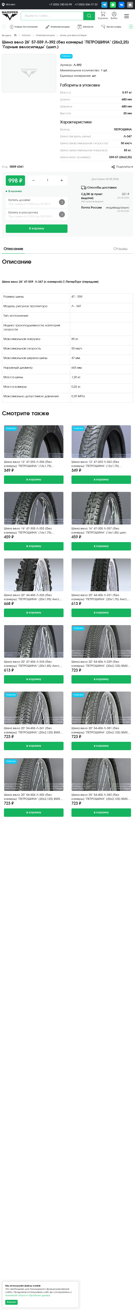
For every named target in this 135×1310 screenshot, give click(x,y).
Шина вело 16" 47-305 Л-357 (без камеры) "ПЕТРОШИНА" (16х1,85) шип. (99, 530)
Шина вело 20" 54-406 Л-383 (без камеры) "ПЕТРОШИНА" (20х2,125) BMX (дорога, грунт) (99, 797)
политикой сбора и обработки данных (27, 1295)
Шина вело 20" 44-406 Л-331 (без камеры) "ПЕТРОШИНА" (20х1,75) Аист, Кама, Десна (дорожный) (99, 597)
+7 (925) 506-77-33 (86, 4)
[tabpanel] (67, 332)
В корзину (36, 228)
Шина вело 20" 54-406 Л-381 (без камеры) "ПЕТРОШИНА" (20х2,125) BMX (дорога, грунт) (99, 730)
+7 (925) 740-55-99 (60, 4)
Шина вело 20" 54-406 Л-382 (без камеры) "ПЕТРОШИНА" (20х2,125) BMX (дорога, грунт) (32, 797)
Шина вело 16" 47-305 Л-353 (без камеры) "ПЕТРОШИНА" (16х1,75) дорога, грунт (28, 531)
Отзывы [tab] (120, 249)
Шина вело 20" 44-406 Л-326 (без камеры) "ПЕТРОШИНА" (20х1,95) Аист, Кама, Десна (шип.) (32, 597)
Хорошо (11, 1302)
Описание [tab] (13, 249)
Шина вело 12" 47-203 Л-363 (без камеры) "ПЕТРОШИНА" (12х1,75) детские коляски (95, 464)
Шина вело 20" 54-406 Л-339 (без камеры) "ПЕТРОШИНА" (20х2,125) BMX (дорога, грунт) (99, 664)
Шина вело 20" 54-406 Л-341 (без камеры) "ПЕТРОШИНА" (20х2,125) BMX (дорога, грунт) (32, 730)
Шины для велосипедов (73, 35)
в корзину (33, 479)
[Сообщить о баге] (130, 5)
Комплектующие (45, 35)
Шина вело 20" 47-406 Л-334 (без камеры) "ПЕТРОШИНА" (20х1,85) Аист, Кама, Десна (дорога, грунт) (32, 664)
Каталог (26, 35)
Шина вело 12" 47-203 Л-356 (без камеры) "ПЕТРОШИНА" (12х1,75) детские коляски (28, 464)
